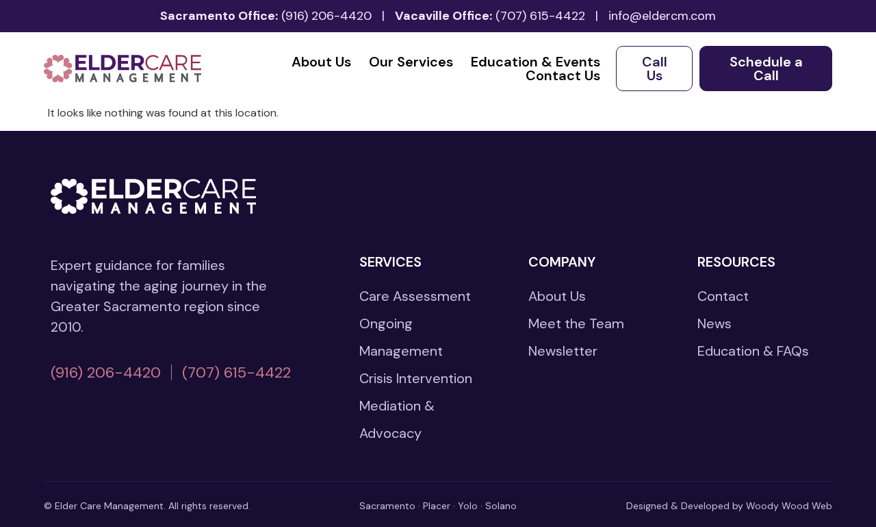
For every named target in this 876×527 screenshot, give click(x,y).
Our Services (411, 62)
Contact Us (563, 75)
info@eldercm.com (662, 16)
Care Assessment (415, 296)
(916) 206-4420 (326, 16)
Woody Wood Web (789, 506)
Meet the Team (576, 323)
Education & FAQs (753, 351)
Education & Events (535, 62)
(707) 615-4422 (540, 16)
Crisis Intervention (415, 378)
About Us (321, 62)
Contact (723, 296)
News (714, 323)
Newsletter (562, 351)
